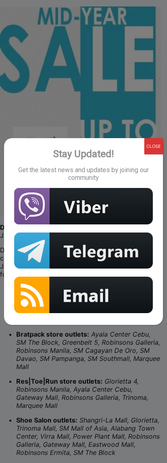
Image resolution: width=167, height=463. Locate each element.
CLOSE (153, 146)
